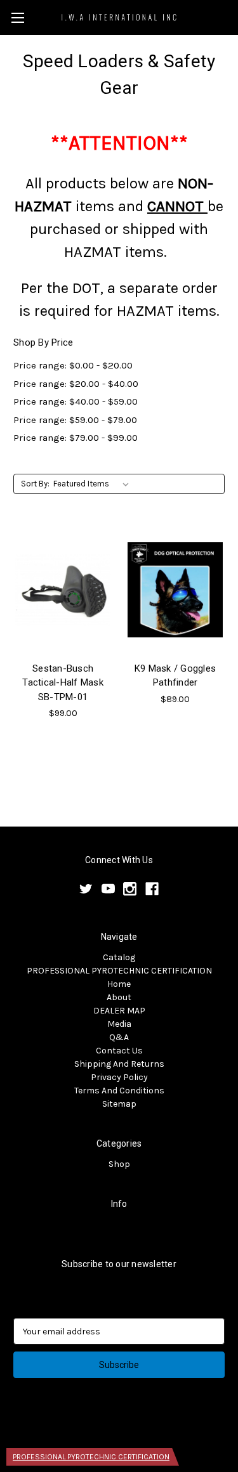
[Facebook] (152, 889)
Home (119, 984)
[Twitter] (86, 889)
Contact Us (119, 1050)
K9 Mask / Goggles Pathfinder (175, 676)
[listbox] (93, 483)
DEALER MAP (119, 1010)
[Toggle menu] (17, 17)
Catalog (119, 957)
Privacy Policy (119, 1077)
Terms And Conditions (119, 1090)
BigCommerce (140, 1428)
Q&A (119, 1037)
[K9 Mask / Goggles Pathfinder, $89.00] (175, 590)
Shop (119, 1164)
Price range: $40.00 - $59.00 (75, 401)
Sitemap (119, 1103)
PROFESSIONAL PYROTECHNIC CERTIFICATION (119, 970)
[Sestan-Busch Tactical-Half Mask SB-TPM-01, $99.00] (62, 590)
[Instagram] (129, 889)
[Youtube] (108, 889)
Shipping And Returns (119, 1063)
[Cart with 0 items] (231, 16)
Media (119, 1024)
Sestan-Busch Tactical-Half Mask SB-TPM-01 (62, 683)
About (119, 997)
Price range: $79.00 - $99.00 (75, 437)
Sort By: (35, 483)
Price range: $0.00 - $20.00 (73, 365)
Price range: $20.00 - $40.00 (75, 383)
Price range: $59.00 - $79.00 (75, 420)
